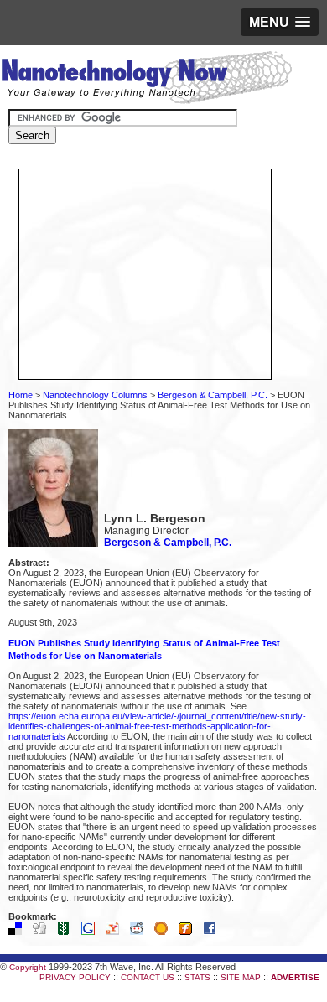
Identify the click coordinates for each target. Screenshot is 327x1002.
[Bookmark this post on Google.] (92, 932)
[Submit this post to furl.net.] (189, 932)
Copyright (27, 967)
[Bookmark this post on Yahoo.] (116, 932)
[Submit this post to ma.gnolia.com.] (165, 932)
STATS (197, 977)
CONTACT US (147, 977)
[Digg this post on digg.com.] (43, 932)
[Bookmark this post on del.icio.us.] (19, 932)
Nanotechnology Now (146, 79)
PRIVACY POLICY (75, 977)
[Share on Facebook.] (214, 932)
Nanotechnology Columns (95, 395)
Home (20, 395)
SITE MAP (241, 977)
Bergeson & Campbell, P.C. (212, 395)
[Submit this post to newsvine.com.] (68, 932)
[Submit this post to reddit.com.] (141, 932)
